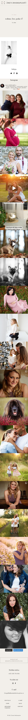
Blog (20, 703)
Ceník (7, 703)
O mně (20, 700)
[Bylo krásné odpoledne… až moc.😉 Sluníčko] (14, 132)
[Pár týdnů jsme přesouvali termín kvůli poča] (14, 523)
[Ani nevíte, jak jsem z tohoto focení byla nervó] (14, 411)
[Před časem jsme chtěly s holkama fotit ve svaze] (14, 551)
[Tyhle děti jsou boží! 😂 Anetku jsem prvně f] (14, 467)
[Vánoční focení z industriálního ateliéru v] (14, 355)
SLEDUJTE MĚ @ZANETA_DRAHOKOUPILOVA (14, 660)
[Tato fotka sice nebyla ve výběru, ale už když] (14, 634)
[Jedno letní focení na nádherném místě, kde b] (14, 188)
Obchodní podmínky (7, 707)
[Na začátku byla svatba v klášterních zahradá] (14, 160)
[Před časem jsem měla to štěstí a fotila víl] (14, 495)
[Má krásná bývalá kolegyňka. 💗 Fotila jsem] (14, 300)
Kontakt (20, 706)
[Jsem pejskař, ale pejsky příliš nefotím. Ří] (14, 272)
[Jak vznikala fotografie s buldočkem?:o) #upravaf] (14, 244)
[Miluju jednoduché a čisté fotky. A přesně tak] (14, 328)
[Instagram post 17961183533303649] (14, 216)
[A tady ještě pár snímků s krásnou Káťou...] (14, 383)
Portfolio (8, 700)
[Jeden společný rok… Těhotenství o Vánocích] (14, 104)
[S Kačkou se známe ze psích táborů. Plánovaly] (14, 579)
